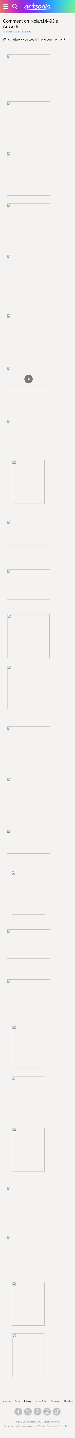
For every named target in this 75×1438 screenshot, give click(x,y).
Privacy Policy (64, 1426)
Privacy (27, 1401)
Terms (17, 1401)
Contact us (55, 1401)
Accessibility (41, 1401)
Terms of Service (45, 1426)
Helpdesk (68, 1401)
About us (6, 1401)
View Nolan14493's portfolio (17, 31)
